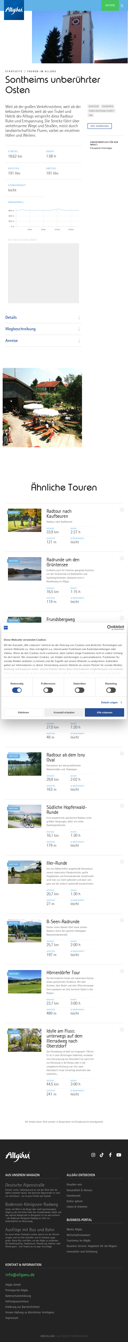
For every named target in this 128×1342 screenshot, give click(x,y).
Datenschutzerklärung (18, 1295)
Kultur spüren (75, 1201)
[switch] (48, 690)
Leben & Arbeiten (77, 1206)
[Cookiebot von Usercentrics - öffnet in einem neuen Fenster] (109, 627)
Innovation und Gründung (82, 1251)
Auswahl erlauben (64, 712)
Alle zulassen (104, 712)
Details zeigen (109, 702)
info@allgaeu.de (19, 1274)
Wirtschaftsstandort (78, 1235)
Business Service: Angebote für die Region (92, 1246)
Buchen (110, 5)
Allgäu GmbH (13, 1284)
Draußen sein (74, 1184)
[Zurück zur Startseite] (64, 10)
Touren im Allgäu (41, 71)
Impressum (11, 1317)
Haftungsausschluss (17, 1301)
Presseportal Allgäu (16, 1290)
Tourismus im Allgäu (78, 1240)
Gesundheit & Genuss (79, 1190)
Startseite (14, 71)
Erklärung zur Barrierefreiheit (22, 1306)
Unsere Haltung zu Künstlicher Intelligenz (29, 1312)
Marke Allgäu (74, 1229)
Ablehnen (23, 712)
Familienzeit (73, 1195)
